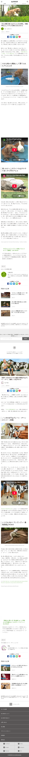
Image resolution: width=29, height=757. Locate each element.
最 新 (5, 3)
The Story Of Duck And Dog (14, 86)
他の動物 (7, 269)
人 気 (14, 3)
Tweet (11, 37)
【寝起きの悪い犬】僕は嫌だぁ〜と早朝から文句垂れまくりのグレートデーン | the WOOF (14, 622)
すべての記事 (13, 323)
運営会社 (3, 739)
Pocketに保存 (20, 37)
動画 (11, 269)
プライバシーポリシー (5, 731)
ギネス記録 (3, 642)
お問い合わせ (4, 722)
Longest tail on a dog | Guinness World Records (14, 582)
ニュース (13, 306)
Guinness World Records (6, 508)
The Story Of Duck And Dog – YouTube (16, 241)
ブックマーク (14, 37)
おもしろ (3, 31)
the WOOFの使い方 (5, 718)
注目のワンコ (14, 679)
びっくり (13, 670)
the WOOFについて (5, 713)
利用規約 (3, 735)
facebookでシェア (8, 37)
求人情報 (3, 726)
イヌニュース (18, 323)
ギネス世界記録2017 (10, 409)
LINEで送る (17, 37)
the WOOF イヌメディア (5, 323)
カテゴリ (24, 3)
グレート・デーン (10, 642)
